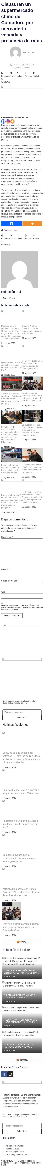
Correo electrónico (9, 581)
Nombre (5, 570)
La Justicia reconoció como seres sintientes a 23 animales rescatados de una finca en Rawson (32, 430)
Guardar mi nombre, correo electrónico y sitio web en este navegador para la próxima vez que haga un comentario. (22, 607)
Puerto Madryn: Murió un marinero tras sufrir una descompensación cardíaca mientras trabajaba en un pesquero (11, 501)
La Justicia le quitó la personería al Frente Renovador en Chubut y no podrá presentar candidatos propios (32, 497)
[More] (12, 121)
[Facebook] (3, 121)
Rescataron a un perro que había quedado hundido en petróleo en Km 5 (11, 366)
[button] (5, 75)
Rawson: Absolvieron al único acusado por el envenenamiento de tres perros (32, 468)
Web (3, 592)
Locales (16, 65)
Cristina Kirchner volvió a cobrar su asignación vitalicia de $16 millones (32, 330)
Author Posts (9, 298)
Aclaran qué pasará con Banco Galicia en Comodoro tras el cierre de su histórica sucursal (11, 399)
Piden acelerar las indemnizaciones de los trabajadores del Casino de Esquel (10, 469)
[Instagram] (8, 121)
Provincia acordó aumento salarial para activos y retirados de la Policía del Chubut (32, 397)
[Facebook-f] (4, 1074)
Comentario (7, 537)
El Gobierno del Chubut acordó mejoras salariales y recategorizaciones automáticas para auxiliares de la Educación (10, 434)
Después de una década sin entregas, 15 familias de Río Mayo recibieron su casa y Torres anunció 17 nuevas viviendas (11, 332)
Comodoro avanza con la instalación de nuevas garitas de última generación (32, 365)
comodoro (13, 230)
